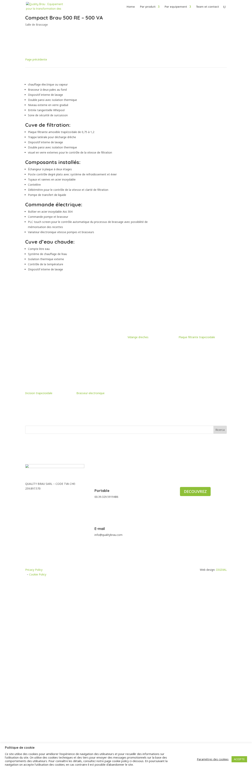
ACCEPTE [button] (239, 759)
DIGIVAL (221, 570)
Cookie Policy (37, 574)
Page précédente (36, 59)
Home (131, 6)
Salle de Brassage (36, 24)
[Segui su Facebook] (28, 497)
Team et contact (207, 6)
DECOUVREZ (195, 491)
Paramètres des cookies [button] (213, 759)
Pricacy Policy (34, 570)
